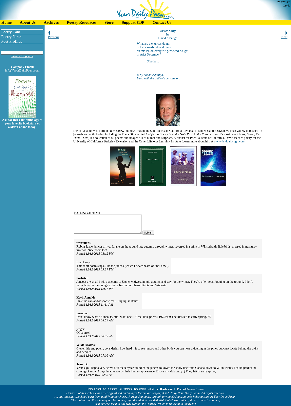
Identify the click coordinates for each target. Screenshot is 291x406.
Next (284, 37)
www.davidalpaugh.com (229, 141)
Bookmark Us (141, 388)
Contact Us (161, 22)
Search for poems (22, 56)
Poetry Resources (81, 22)
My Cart (285, 1)
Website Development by (178, 389)
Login (286, 5)
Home (6, 22)
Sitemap (127, 388)
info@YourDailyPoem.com (22, 70)
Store (109, 22)
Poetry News (11, 36)
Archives (51, 22)
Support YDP (133, 22)
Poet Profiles (11, 41)
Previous (53, 37)
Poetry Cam (10, 32)
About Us (28, 22)
